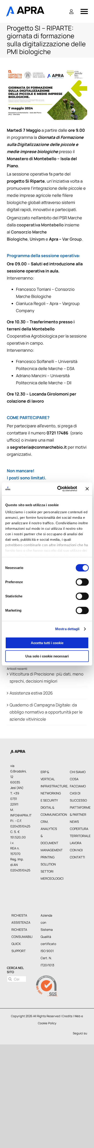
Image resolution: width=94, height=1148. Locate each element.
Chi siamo (78, 767)
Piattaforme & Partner (78, 806)
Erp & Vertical (48, 770)
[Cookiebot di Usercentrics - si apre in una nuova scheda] (58, 489)
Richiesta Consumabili (20, 928)
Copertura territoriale (78, 827)
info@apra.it (20, 810)
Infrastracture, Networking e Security (49, 788)
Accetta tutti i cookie (47, 643)
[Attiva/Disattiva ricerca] (71, 11)
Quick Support (18, 942)
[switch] (82, 582)
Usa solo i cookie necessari (47, 656)
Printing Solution (48, 856)
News (74, 817)
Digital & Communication (49, 806)
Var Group (72, 239)
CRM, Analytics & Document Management (49, 831)
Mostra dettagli (67, 629)
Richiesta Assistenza (20, 914)
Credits (67, 1011)
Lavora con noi (76, 841)
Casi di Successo (78, 792)
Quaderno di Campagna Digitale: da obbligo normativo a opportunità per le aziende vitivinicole (46, 707)
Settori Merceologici (49, 870)
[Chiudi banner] (87, 488)
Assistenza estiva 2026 (31, 688)
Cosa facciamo (78, 777)
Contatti (77, 852)
